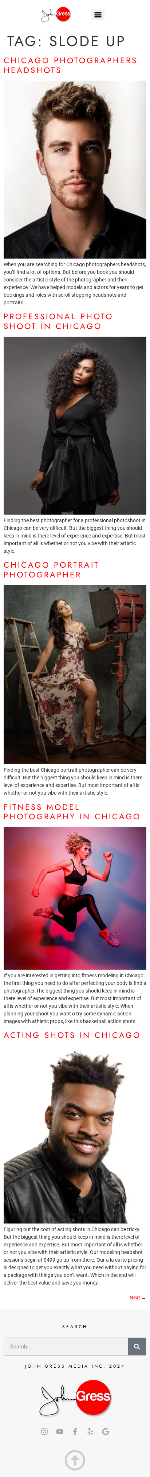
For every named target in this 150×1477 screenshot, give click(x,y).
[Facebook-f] (75, 1431)
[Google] (105, 1431)
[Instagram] (44, 1431)
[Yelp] (90, 1431)
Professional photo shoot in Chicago (58, 321)
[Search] (137, 1346)
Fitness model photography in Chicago (72, 811)
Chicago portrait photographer (51, 569)
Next (138, 1298)
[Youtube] (59, 1431)
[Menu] (97, 14)
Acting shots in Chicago (72, 1035)
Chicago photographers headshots (71, 65)
